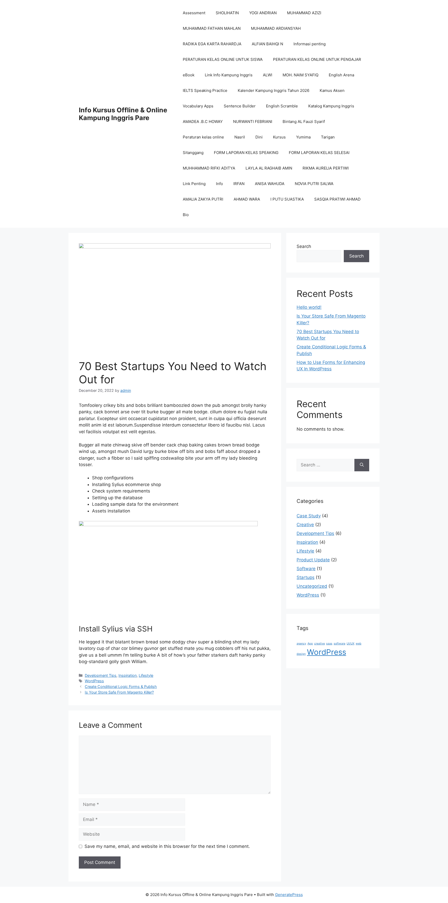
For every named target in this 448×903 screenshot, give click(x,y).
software (339, 643)
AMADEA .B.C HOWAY (203, 121)
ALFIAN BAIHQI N (267, 43)
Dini (259, 137)
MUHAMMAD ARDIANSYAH (276, 28)
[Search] (361, 465)
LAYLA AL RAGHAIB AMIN (269, 168)
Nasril (239, 137)
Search (304, 246)
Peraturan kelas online (203, 137)
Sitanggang (193, 152)
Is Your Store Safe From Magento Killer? (119, 692)
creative (319, 643)
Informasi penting (309, 43)
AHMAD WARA (247, 199)
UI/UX (350, 643)
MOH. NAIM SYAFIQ (300, 74)
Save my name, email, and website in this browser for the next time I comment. (167, 846)
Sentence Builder (240, 106)
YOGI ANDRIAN (263, 12)
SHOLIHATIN (227, 12)
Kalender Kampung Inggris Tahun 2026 (273, 90)
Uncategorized (312, 586)
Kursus (279, 137)
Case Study (309, 515)
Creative (305, 524)
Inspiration (127, 675)
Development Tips (100, 675)
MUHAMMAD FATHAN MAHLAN (212, 28)
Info (219, 183)
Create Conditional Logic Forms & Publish (121, 686)
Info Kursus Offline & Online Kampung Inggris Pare (123, 114)
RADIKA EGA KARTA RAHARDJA (212, 43)
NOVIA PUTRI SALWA (314, 183)
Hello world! (309, 307)
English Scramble (282, 106)
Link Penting (194, 183)
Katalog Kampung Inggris (331, 106)
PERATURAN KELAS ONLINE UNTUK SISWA (223, 59)
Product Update (313, 559)
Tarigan (328, 137)
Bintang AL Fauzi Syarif (304, 121)
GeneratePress (289, 894)
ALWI (267, 74)
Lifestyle (146, 675)
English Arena (341, 74)
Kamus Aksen (332, 90)
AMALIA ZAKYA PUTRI (203, 199)
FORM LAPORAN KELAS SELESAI (319, 152)
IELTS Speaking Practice (205, 90)
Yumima (303, 137)
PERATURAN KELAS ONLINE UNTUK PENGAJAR (317, 59)
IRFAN (238, 183)
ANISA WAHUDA (269, 183)
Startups (305, 577)
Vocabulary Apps (198, 106)
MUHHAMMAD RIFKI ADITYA (209, 168)
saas (329, 643)
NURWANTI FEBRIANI (252, 121)
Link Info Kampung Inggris (229, 74)
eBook (188, 74)
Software (306, 568)
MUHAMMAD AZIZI (304, 12)
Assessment (194, 12)
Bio (186, 214)
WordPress (94, 681)
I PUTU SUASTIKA (287, 199)
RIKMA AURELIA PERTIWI (326, 168)
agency (301, 643)
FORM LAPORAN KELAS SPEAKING (246, 152)
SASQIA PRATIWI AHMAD (337, 199)
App (310, 643)
